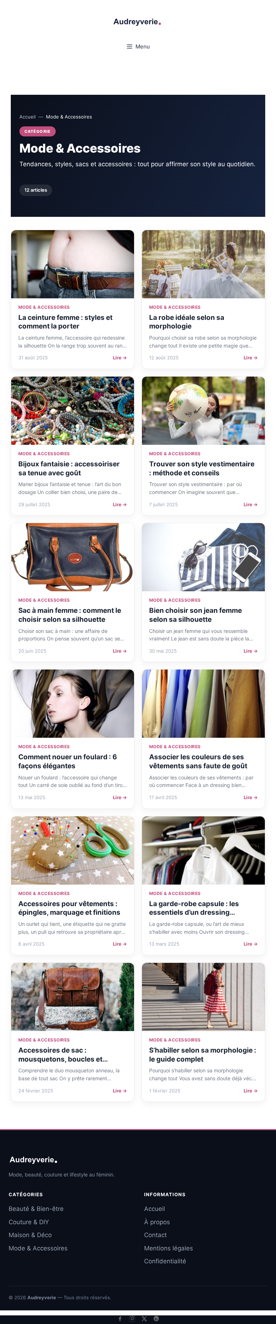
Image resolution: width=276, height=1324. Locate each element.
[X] (144, 1319)
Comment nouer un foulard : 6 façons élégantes (67, 761)
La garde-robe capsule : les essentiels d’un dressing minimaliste (194, 913)
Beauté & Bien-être (36, 1208)
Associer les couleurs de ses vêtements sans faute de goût (198, 761)
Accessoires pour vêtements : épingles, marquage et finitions (69, 908)
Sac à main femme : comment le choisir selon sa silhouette (69, 615)
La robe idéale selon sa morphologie (186, 322)
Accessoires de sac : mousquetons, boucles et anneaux (60, 1059)
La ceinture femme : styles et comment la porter (65, 322)
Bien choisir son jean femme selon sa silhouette (195, 615)
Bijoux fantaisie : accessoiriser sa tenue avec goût (69, 468)
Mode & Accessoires (38, 1248)
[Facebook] (120, 1318)
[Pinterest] (156, 1318)
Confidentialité (165, 1261)
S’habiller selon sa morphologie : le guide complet (202, 1054)
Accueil (27, 117)
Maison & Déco (30, 1235)
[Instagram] (132, 1318)
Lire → (120, 357)
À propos (157, 1222)
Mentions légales (168, 1248)
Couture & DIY (29, 1222)
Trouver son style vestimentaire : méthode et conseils (201, 468)
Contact (155, 1235)
